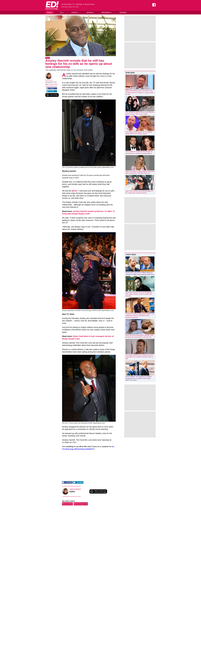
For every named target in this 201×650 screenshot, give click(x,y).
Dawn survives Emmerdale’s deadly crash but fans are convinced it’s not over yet (139, 336)
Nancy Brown (49, 80)
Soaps (75, 12)
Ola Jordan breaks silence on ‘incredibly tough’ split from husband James (139, 133)
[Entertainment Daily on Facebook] (154, 5)
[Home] (52, 5)
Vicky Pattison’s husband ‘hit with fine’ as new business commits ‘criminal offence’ (139, 152)
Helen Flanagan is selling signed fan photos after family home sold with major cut (140, 172)
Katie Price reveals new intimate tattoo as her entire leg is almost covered (139, 192)
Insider (123, 12)
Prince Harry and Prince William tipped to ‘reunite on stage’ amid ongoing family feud (140, 273)
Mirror (74, 191)
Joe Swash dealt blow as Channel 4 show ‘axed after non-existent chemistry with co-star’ (139, 356)
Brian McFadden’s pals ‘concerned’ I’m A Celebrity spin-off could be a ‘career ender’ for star (140, 92)
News (49, 12)
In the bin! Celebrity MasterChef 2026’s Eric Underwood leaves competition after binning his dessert (140, 315)
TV (62, 12)
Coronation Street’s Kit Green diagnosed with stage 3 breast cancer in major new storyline (139, 294)
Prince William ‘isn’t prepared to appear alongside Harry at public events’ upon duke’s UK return (138, 378)
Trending (106, 12)
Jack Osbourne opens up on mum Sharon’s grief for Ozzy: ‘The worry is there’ (140, 113)
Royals (90, 12)
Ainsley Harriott (53, 84)
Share (52, 88)
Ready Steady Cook (51, 86)
